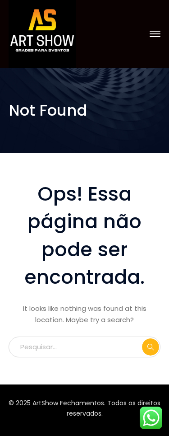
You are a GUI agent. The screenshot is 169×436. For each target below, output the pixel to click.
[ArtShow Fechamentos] (42, 33)
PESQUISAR (150, 347)
